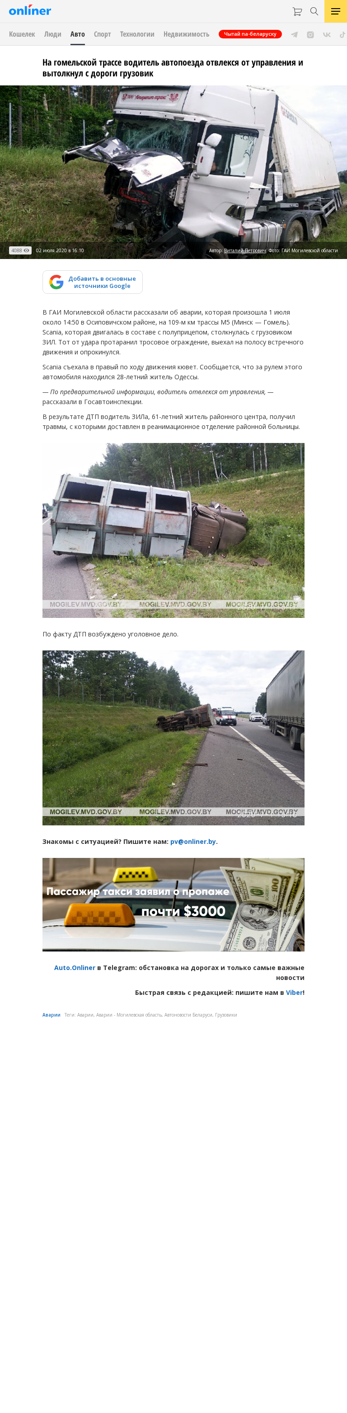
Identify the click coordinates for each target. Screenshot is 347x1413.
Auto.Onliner (74, 967)
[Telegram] (294, 34)
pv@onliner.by (193, 841)
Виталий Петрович (245, 250)
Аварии (51, 1015)
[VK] (327, 34)
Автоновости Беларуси (188, 1015)
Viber (294, 992)
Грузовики (226, 1015)
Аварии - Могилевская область (129, 1015)
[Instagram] (310, 34)
